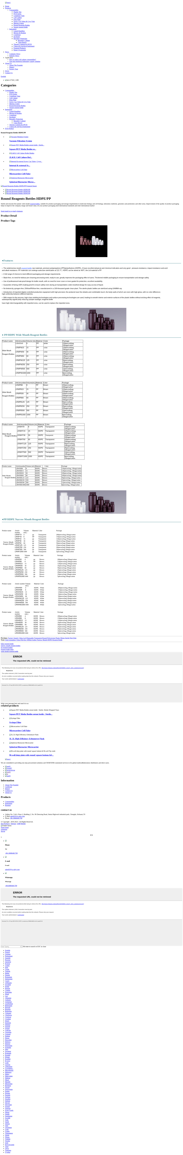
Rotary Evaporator (20, 50)
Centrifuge (17, 35)
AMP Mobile (21, 824)
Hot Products (5, 824)
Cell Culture (18, 18)
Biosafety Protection (20, 38)
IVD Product (9, 128)
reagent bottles (35, 204)
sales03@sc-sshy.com (17, 816)
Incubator (17, 37)
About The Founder (16, 65)
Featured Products (20, 48)
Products (8, 8)
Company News (14, 54)
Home (7, 6)
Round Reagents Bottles (22, 25)
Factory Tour (13, 69)
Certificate (8, 787)
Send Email (5, 827)
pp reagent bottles (7, 647)
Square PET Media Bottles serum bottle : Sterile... (30, 714)
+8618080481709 (11, 886)
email (14, 211)
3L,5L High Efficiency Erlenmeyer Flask (26, 739)
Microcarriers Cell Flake (19, 174)
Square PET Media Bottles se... (22, 149)
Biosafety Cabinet (24, 40)
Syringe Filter (15, 722)
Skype (3, 831)
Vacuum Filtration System (20, 141)
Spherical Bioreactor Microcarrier (24, 747)
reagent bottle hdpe (7, 649)
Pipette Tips (17, 12)
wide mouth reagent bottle (9, 651)
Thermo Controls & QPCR (23, 44)
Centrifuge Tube (19, 16)
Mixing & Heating (20, 33)
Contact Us (9, 73)
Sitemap (13, 824)
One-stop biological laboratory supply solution (24, 61)
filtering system (19, 23)
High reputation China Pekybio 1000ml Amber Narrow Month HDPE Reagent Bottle (33, 640)
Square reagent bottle (21, 27)
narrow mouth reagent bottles (10, 646)
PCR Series (17, 14)
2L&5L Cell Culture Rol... (20, 157)
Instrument (12, 29)
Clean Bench (22, 42)
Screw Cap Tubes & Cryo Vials (24, 21)
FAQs (7, 71)
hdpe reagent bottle (7, 644)
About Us (8, 63)
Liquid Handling (19, 31)
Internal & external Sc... (19, 165)
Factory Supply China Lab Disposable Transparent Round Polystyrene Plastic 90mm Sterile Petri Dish (42, 638)
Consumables (13, 10)
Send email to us (6, 211)
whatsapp (19, 211)
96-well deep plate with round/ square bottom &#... (31, 755)
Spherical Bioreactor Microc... (22, 182)
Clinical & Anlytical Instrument (24, 46)
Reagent (8, 805)
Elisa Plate (17, 19)
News (7, 52)
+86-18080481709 (16, 818)
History (11, 67)
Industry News (14, 56)
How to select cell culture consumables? (22, 59)
